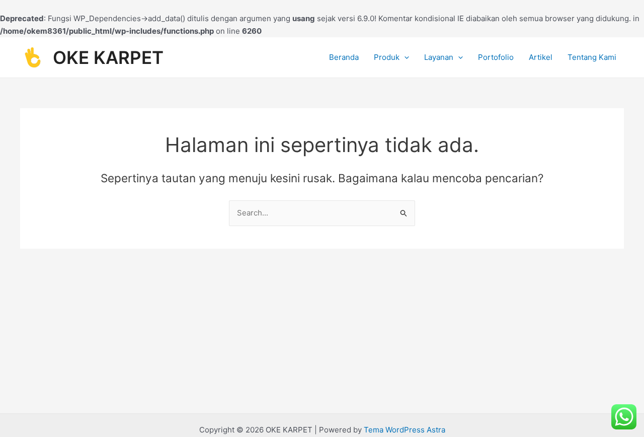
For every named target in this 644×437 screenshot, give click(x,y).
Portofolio (496, 57)
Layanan (438, 57)
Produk (386, 57)
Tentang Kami (592, 57)
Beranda (344, 57)
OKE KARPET (108, 57)
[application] (404, 57)
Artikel (540, 57)
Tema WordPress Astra (404, 429)
